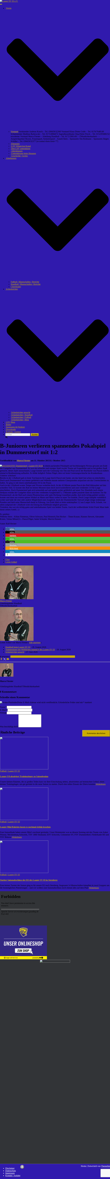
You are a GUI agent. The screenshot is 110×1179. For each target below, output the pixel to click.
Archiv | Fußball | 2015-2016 (62, 656)
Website (3, 713)
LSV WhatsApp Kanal (21, 146)
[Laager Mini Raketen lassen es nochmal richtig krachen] (24, 819)
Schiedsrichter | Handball (21, 415)
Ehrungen (15, 144)
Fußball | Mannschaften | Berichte (25, 282)
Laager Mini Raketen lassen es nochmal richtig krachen (25, 827)
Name (3, 707)
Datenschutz (10, 1171)
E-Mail (4, 710)
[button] (57, 129)
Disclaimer (9, 1168)
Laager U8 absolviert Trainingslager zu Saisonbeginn (24, 776)
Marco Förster (6, 601)
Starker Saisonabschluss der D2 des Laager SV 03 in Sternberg (28, 880)
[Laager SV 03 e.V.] (9, 1)
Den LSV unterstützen (20, 148)
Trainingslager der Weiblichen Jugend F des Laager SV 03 (30, 649)
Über (7, 559)
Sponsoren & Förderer (15, 427)
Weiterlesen (100, 784)
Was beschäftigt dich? (9, 726)
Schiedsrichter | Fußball (21, 417)
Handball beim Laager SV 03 (17, 647)
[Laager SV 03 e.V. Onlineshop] (23, 958)
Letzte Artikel (11, 562)
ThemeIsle (105, 1166)
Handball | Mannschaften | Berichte (26, 284)
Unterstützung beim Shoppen (23, 153)
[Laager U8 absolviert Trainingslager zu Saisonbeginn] (24, 768)
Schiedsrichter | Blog (20, 420)
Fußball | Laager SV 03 (20, 656)
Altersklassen (17, 151)
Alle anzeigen (35, 642)
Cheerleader (16, 286)
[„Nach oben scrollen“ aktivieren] (22, 1167)
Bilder (8, 424)
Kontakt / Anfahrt (13, 432)
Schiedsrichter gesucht (20, 412)
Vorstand (14, 131)
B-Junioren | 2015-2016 (40, 656)
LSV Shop (10, 422)
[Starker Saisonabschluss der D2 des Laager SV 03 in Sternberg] (24, 872)
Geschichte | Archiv (19, 156)
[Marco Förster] (17, 598)
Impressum (10, 1173)
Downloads (10, 429)
